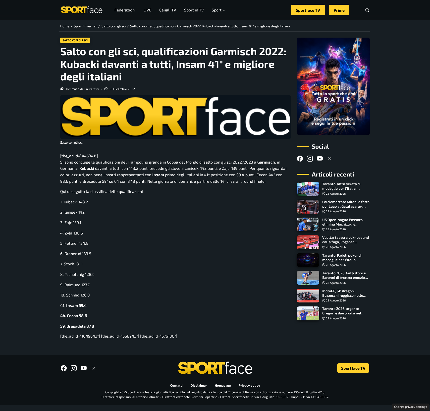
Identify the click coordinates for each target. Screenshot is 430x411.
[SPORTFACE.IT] (82, 9)
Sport (216, 9)
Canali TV (167, 9)
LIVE (147, 9)
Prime (339, 10)
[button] (367, 10)
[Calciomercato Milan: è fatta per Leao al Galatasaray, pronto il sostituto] (308, 207)
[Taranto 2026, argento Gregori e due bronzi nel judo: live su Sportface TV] (308, 313)
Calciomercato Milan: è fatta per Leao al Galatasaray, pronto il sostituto (346, 206)
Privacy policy (249, 385)
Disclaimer (199, 385)
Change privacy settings (410, 406)
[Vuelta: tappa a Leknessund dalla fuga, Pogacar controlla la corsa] (308, 242)
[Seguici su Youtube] (320, 158)
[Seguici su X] (330, 158)
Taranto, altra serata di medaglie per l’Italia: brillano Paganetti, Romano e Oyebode (345, 191)
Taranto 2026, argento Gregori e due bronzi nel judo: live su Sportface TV (343, 313)
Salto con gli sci (75, 40)
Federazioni (125, 9)
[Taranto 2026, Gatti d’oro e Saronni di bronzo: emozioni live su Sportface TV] (308, 278)
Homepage (223, 385)
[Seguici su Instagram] (310, 158)
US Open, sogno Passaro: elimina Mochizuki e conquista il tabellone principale (343, 226)
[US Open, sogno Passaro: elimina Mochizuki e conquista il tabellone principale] (308, 225)
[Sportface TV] (333, 86)
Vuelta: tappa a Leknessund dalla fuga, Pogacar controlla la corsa (345, 241)
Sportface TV (308, 10)
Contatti (176, 385)
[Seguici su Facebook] (300, 158)
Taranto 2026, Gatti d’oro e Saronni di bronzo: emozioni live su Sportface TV (345, 277)
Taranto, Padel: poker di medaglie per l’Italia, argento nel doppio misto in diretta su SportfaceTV (345, 262)
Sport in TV (194, 9)
